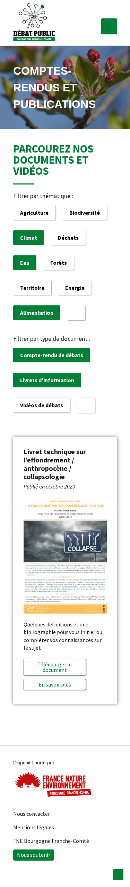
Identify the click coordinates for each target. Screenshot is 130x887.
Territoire (32, 287)
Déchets (68, 237)
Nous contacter (31, 813)
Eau (24, 262)
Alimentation (36, 312)
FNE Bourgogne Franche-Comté (51, 840)
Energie (75, 287)
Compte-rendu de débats (51, 355)
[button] (109, 26)
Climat (28, 237)
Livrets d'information (47, 380)
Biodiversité (84, 212)
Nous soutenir (33, 854)
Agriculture (34, 212)
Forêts (58, 262)
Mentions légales (33, 827)
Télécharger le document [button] (54, 667)
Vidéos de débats (41, 405)
